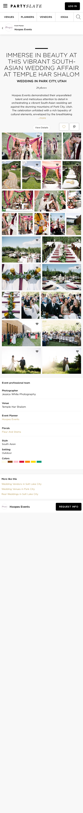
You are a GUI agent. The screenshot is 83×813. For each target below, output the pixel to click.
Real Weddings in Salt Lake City (20, 494)
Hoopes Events (23, 29)
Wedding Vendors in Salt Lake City (22, 483)
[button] (10, 419)
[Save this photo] (38, 136)
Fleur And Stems (11, 431)
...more (41, 118)
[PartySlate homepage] (26, 6)
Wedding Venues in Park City (18, 489)
